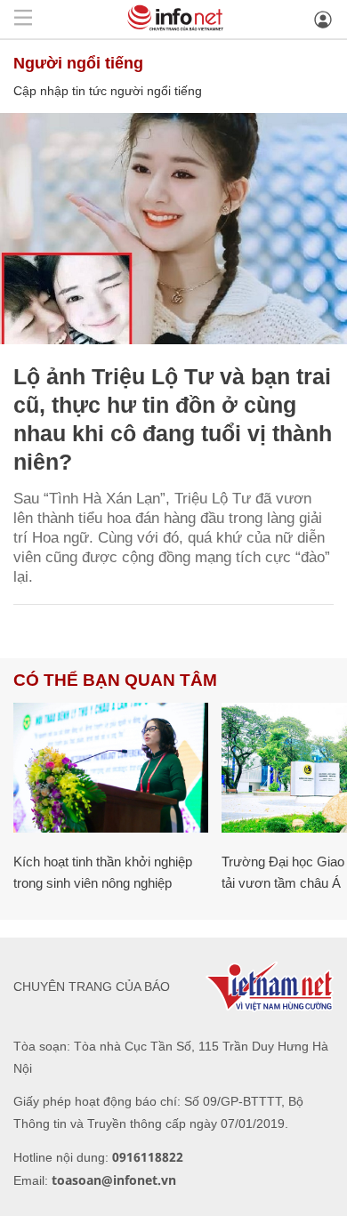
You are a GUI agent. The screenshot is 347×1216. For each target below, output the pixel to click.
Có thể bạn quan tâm (115, 680)
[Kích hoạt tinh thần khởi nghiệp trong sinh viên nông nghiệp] (110, 768)
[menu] (23, 19)
